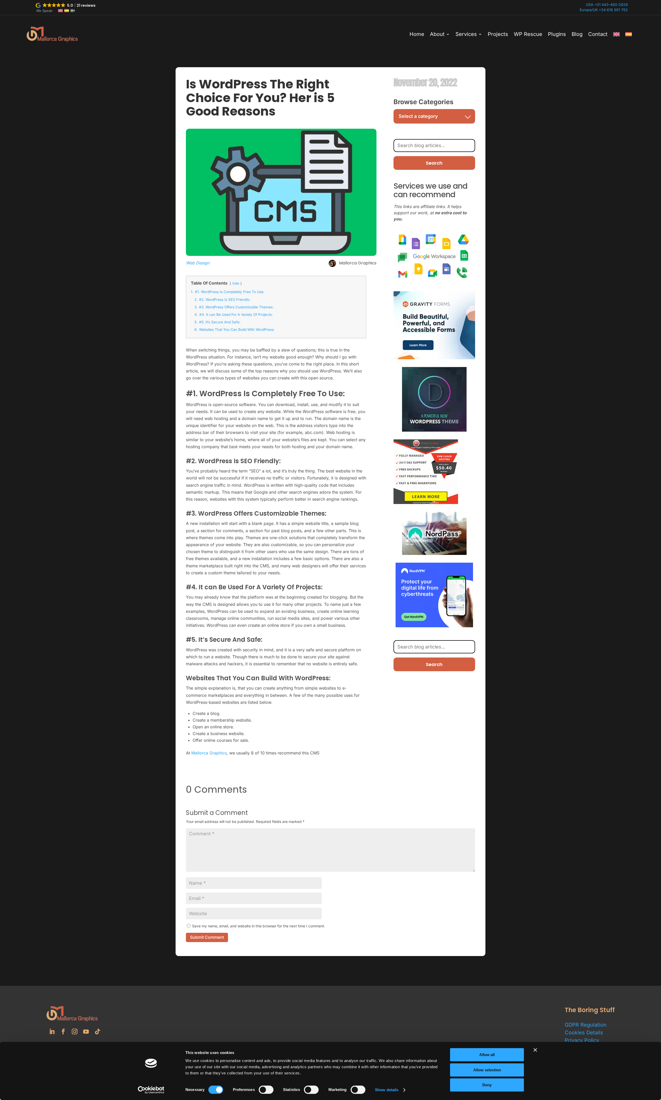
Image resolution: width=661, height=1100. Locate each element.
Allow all (487, 1054)
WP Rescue (528, 34)
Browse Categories (423, 102)
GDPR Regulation (586, 1025)
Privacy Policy (582, 1040)
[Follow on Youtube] (86, 1031)
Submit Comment (207, 937)
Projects (498, 34)
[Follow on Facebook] (63, 1031)
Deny (487, 1085)
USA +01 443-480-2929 (607, 4)
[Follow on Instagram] (74, 1031)
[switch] (266, 1090)
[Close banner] (535, 1050)
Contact (598, 34)
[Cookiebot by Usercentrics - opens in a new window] (151, 1090)
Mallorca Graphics (209, 752)
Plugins (557, 34)
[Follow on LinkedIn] (52, 1031)
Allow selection (487, 1070)
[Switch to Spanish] (628, 34)
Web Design (197, 262)
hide (235, 283)
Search (434, 163)
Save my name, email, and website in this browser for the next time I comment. (258, 926)
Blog (577, 34)
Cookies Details (584, 1032)
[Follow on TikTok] (97, 1031)
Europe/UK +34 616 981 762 (604, 9)
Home (417, 34)
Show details (386, 1090)
